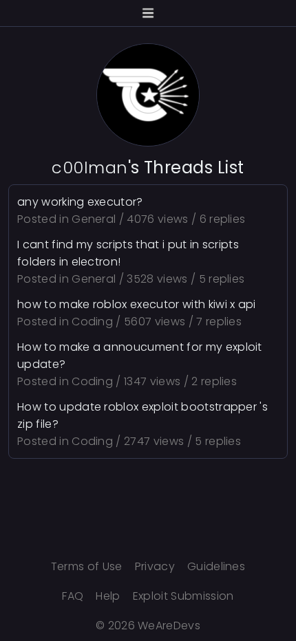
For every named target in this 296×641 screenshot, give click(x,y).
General (94, 219)
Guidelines (216, 566)
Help (108, 596)
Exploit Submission (183, 596)
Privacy (155, 566)
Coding (92, 321)
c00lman (89, 167)
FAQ (72, 596)
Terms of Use (87, 566)
